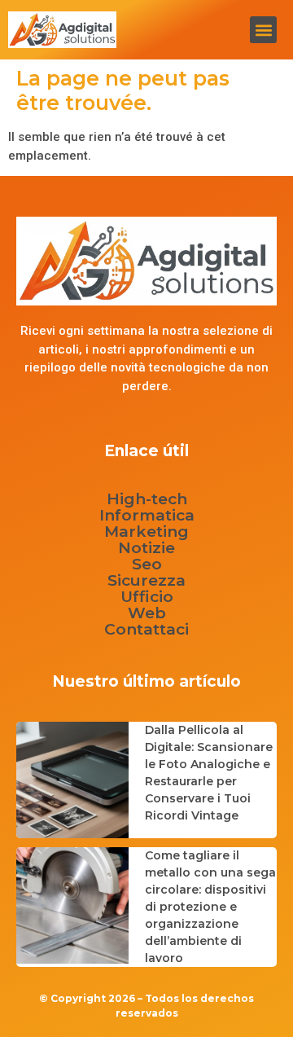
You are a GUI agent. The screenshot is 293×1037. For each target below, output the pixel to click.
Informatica (147, 516)
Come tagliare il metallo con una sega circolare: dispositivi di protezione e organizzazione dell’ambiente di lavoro (210, 906)
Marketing (146, 532)
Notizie (146, 548)
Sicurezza (146, 581)
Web (147, 613)
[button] (263, 29)
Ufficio (146, 597)
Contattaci (146, 630)
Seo (147, 564)
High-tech (147, 499)
